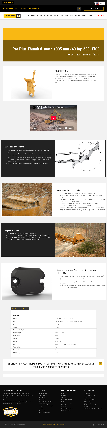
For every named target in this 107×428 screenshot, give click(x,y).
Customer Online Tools (44, 412)
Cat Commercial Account (45, 407)
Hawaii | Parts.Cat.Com (44, 403)
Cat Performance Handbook (91, 405)
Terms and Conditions (66, 403)
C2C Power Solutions (89, 395)
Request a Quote (43, 395)
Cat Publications (88, 407)
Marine (84, 16)
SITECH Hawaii (87, 403)
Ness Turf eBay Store (89, 399)
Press (62, 401)
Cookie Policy (64, 407)
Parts (33, 16)
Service (39, 16)
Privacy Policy (64, 405)
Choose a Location (34, 8)
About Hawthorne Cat (66, 399)
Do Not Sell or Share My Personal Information (54, 424)
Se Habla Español (43, 393)
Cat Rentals (87, 393)
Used (66, 16)
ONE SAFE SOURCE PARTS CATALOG (93, 409)
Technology (48, 16)
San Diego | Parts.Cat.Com (45, 401)
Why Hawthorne (65, 397)
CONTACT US (92, 16)
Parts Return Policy (66, 410)
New (62, 16)
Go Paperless (42, 399)
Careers (41, 409)
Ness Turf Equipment (89, 397)
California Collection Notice (68, 409)
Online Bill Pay (42, 397)
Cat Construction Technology (46, 405)
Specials (101, 16)
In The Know (64, 393)
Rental (56, 16)
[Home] (28, 16)
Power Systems (75, 16)
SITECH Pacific (88, 401)
